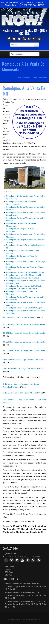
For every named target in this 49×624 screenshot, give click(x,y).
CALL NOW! (38, 5)
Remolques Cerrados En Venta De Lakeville (25, 272)
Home (20, 77)
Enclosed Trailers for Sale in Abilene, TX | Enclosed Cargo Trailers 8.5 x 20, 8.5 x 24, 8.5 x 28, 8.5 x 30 (25, 595)
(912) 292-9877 (12, 553)
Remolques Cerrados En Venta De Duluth (24, 286)
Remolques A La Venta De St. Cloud (21, 289)
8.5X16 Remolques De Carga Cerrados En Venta (24, 351)
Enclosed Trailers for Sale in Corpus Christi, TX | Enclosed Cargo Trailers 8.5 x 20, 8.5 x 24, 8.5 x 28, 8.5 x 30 (25, 604)
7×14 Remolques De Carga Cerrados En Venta (23, 368)
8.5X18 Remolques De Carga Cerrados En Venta (24, 342)
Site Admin (9, 567)
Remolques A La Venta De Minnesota (23, 66)
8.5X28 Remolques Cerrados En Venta (20, 317)
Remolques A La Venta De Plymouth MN (23, 275)
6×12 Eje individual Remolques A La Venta (21, 393)
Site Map (8, 575)
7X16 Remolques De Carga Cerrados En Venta (23, 359)
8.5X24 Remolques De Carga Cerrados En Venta (24, 324)
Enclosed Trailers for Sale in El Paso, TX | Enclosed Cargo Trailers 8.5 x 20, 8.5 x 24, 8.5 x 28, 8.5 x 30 (25, 586)
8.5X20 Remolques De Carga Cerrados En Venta (24, 333)
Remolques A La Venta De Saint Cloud (22, 278)
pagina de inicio (26, 400)
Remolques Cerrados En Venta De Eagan (24, 308)
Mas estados (8, 400)
